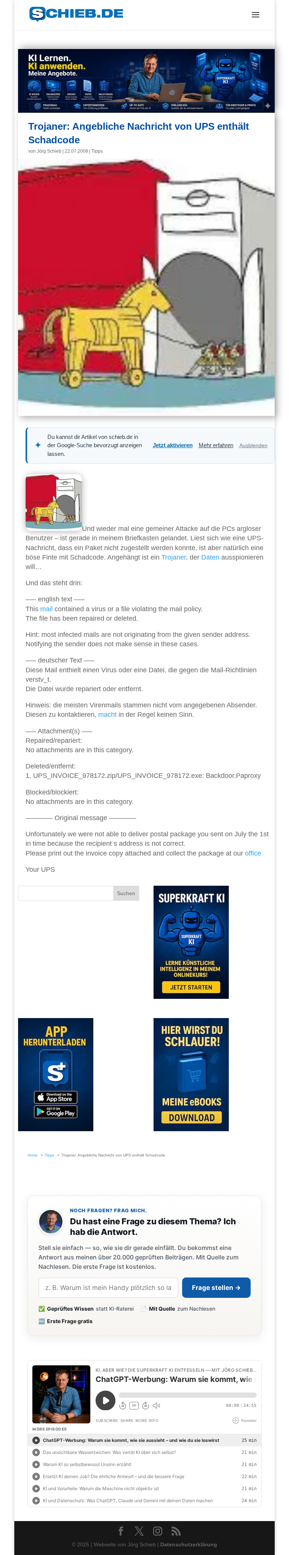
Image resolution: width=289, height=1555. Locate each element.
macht (107, 714)
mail (46, 609)
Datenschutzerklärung (188, 1544)
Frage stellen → (216, 1287)
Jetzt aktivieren (173, 445)
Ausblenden (253, 445)
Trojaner (173, 557)
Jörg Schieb (49, 151)
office (253, 853)
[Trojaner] (54, 528)
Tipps (97, 151)
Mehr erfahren (216, 445)
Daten (210, 557)
